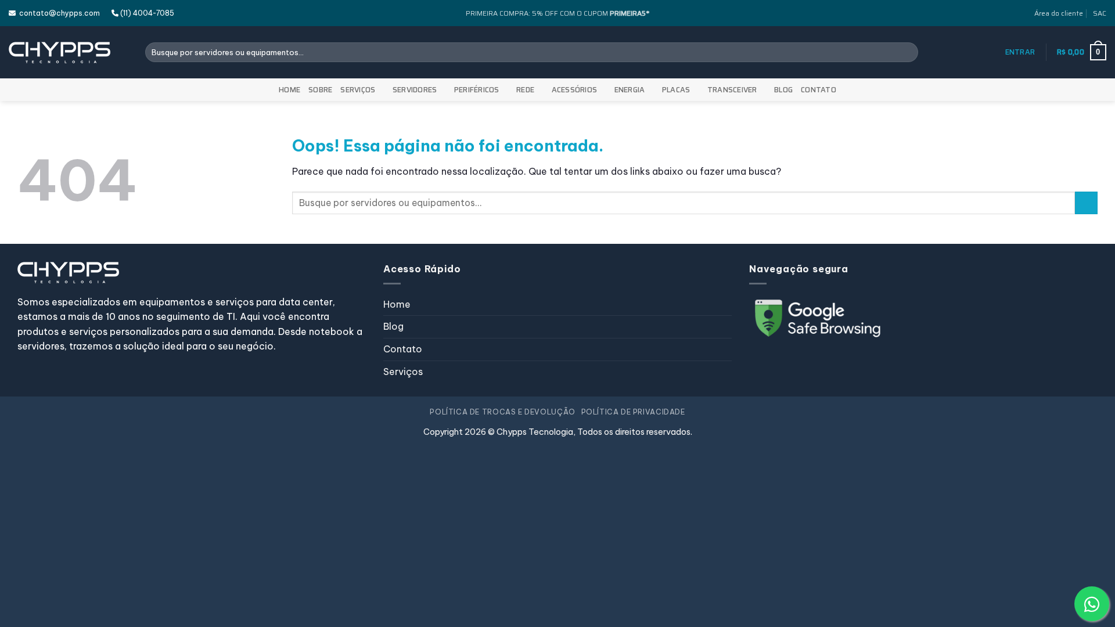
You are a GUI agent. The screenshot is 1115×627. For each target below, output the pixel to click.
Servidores (415, 90)
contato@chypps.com (58, 13)
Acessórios (575, 90)
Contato (818, 90)
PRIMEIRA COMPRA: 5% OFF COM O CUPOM (557, 13)
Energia (629, 90)
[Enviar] (906, 52)
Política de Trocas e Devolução (502, 412)
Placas (676, 90)
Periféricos (476, 90)
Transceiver (732, 90)
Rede (525, 90)
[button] (1020, 52)
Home (289, 90)
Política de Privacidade (633, 412)
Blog (783, 90)
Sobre (320, 90)
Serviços (357, 90)
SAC (1099, 13)
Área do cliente (1058, 13)
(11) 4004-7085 (146, 13)
